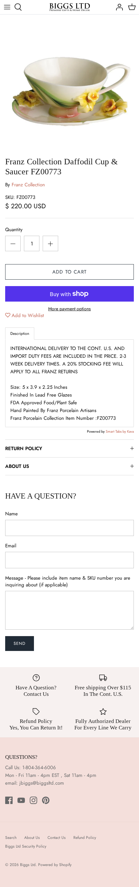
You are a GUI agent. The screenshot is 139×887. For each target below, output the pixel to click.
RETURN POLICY (23, 448)
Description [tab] (19, 333)
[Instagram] (33, 800)
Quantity (14, 229)
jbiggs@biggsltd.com (41, 783)
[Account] (118, 7)
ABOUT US (17, 466)
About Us (32, 838)
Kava (130, 431)
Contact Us (57, 838)
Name (11, 514)
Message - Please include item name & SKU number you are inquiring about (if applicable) (67, 581)
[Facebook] (9, 800)
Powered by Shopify (54, 865)
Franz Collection (28, 184)
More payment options (69, 309)
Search (10, 838)
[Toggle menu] (7, 7)
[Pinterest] (45, 800)
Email (10, 545)
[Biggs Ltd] (69, 7)
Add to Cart (69, 271)
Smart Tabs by (116, 431)
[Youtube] (21, 800)
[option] (69, 84)
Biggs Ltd (28, 865)
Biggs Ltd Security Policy (25, 846)
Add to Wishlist (28, 315)
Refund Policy (84, 838)
